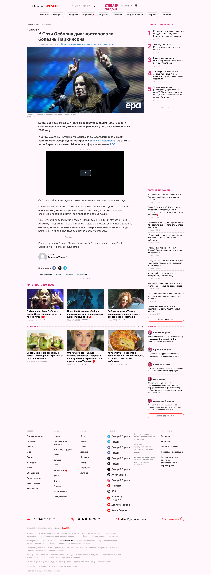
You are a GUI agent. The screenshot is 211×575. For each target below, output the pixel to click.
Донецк (84, 452)
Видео (57, 481)
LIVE (56, 465)
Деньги (30, 446)
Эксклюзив (59, 470)
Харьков (84, 457)
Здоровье (152, 14)
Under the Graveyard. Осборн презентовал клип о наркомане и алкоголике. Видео (85, 314)
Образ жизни (33, 473)
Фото (56, 475)
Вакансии (165, 436)
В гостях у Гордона (63, 449)
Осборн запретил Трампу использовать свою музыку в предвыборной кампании (124, 314)
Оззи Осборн (82, 274)
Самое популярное (160, 24)
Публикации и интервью (60, 442)
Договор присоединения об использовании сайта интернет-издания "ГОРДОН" (144, 461)
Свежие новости (159, 190)
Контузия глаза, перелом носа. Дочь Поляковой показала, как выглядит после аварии (165, 263)
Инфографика (33, 483)
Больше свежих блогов (166, 416)
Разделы (57, 431)
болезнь (59, 274)
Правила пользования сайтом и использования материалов (144, 436)
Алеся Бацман (119, 474)
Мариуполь (86, 467)
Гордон (30, 24)
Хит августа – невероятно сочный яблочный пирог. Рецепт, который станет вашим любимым (168, 75)
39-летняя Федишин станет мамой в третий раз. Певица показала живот (165, 284)
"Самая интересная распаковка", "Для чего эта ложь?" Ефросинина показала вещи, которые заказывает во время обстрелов (167, 92)
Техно (29, 467)
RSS (113, 491)
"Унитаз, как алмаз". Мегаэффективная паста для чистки (166, 47)
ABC (112, 144)
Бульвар (39, 24)
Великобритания (46, 274)
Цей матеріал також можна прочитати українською (88, 44)
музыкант (70, 274)
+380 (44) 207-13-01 (43, 519)
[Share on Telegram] (65, 268)
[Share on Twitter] (60, 268)
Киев (82, 436)
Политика (31, 441)
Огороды (166, 14)
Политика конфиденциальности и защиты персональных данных (143, 448)
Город (83, 431)
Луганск (84, 473)
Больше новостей (165, 319)
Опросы (57, 486)
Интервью (58, 14)
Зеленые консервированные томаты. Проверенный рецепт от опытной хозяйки (45, 356)
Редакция (165, 441)
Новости (44, 14)
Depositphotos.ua (66, 540)
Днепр (83, 462)
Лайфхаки (117, 14)
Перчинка (87, 14)
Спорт (30, 457)
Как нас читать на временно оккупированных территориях (169, 461)
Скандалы (73, 14)
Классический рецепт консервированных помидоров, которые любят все (168, 60)
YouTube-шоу (60, 491)
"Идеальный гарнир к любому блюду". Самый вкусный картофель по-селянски (165, 250)
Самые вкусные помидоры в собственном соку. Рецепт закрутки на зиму (165, 308)
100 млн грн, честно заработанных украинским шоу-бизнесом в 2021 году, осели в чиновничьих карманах (164, 407)
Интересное (32, 488)
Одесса (84, 446)
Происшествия (34, 478)
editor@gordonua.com (133, 519)
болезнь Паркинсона (103, 140)
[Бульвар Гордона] (111, 6)
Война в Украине (35, 436)
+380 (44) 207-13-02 (87, 519)
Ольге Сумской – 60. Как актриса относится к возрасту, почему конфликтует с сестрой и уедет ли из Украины (85, 357)
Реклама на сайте (169, 446)
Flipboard (116, 485)
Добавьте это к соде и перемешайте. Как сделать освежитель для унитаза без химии (165, 224)
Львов (83, 441)
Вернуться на (40, 6)
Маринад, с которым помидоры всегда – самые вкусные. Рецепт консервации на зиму (168, 33)
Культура (31, 462)
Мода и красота (135, 14)
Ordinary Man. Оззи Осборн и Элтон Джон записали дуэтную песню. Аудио (44, 314)
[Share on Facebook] (54, 268)
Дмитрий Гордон (120, 436)
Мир (29, 452)
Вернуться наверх (170, 519)
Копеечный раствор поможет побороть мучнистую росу (162, 274)
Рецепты (103, 14)
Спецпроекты (60, 496)
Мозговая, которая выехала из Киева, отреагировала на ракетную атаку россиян (166, 296)
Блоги (152, 326)
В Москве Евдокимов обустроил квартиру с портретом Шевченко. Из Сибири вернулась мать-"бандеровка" (165, 338)
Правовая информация (172, 452)
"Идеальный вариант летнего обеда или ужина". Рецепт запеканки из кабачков (165, 237)
